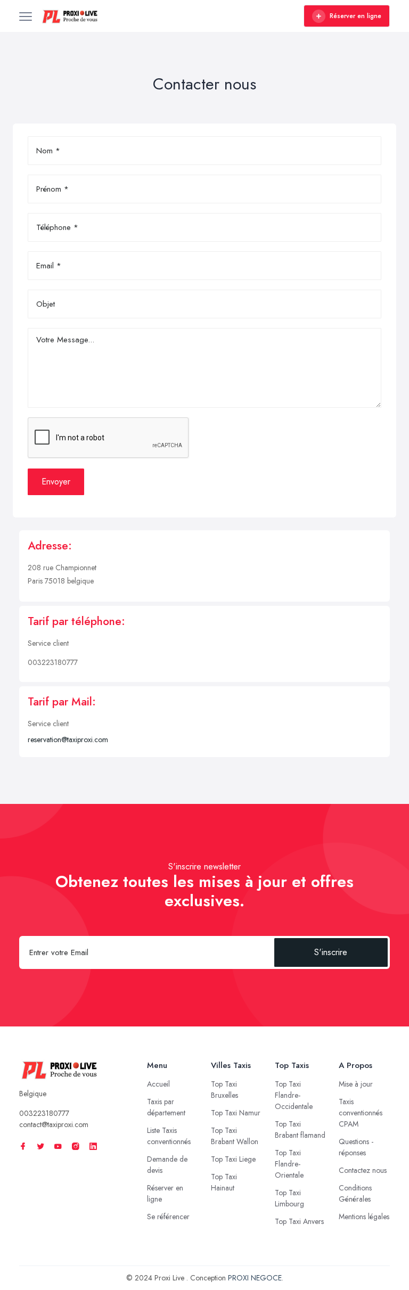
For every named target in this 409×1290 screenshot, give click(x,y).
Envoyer (56, 481)
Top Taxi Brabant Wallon (234, 1136)
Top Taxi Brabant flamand (300, 1129)
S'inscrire (330, 952)
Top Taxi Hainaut (224, 1182)
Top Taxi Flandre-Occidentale (294, 1095)
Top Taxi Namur (235, 1112)
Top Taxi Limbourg (289, 1198)
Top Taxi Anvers (299, 1221)
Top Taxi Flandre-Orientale (289, 1163)
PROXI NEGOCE (255, 1277)
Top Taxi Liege (233, 1159)
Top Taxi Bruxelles (224, 1089)
